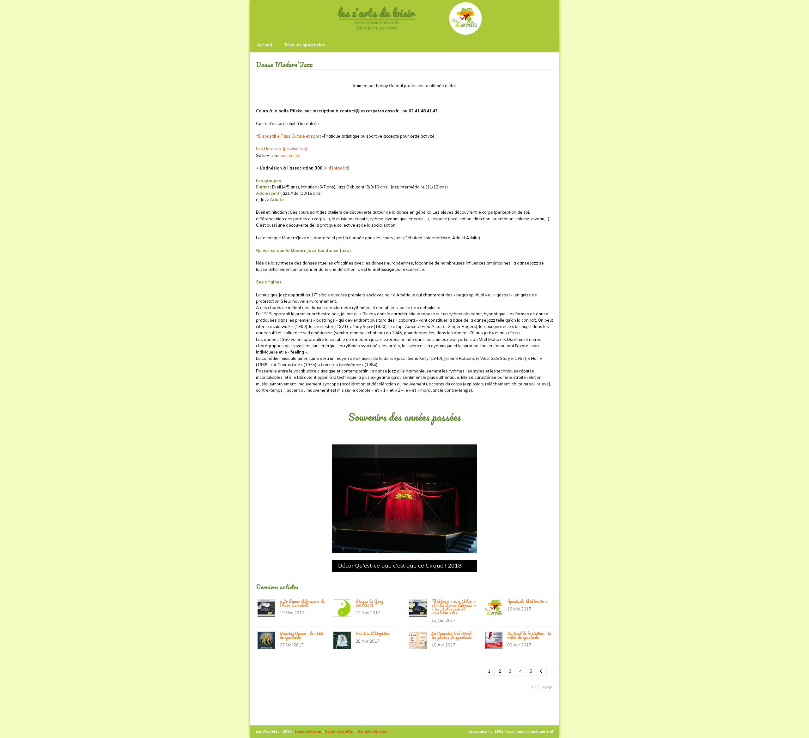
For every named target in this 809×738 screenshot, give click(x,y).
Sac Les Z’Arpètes (372, 633)
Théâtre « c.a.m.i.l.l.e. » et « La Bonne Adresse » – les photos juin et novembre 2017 (453, 607)
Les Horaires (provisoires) (281, 148)
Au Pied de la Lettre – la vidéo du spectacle (529, 635)
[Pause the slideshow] (458, 499)
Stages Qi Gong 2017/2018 (369, 603)
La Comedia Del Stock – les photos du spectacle (453, 635)
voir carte (290, 155)
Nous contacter (308, 731)
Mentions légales (372, 731)
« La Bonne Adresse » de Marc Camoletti (302, 603)
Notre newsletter (339, 731)
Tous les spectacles (304, 44)
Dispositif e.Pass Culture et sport (289, 136)
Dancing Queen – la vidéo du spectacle (302, 635)
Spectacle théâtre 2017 (527, 601)
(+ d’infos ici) (336, 167)
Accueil (264, 44)
